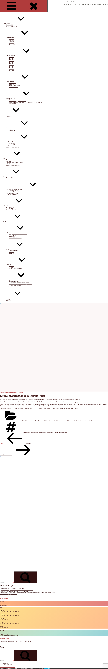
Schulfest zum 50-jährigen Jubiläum (8, 594)
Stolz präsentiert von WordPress (7, 667)
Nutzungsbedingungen (14, 281)
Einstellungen (47, 668)
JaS (9, 99)
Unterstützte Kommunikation (12, 163)
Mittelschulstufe (9, 141)
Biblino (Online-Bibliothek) (15, 238)
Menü (46, 11)
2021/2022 (11, 63)
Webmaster (8, 300)
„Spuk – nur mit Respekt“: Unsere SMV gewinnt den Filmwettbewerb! (16, 590)
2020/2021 (11, 65)
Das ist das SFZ (9, 116)
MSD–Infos (11, 267)
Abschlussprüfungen (10, 145)
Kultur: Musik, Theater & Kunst (80, 420)
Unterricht (8, 161)
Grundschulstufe (10, 127)
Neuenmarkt (56, 432)
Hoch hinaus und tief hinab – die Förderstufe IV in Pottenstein (14, 591)
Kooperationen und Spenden (65, 420)
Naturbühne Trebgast (48, 432)
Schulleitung (12, 40)
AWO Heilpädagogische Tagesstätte (17, 101)
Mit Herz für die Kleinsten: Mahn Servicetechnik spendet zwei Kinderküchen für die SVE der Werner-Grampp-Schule (27, 592)
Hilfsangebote (12, 236)
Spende (61, 432)
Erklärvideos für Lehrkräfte (15, 285)
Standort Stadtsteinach (14, 191)
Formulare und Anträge (11, 194)
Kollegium (11, 41)
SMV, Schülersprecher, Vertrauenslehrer (18, 234)
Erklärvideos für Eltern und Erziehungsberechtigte (20, 284)
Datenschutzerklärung (8, 664)
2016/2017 (11, 70)
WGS (21, 392)
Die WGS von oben (13, 87)
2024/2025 (11, 59)
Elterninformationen (13, 250)
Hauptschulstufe (54, 420)
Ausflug (24, 432)
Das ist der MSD (10, 207)
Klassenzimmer (12, 83)
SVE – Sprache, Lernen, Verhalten (14, 189)
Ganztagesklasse (12, 143)
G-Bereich (47, 420)
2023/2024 (11, 61)
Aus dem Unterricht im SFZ (12, 147)
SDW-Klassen (12, 144)
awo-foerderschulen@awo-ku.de (11, 635)
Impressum (5, 663)
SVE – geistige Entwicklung (12, 193)
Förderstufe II (41, 420)
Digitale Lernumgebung (14, 85)
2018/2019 (11, 67)
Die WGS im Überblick (11, 26)
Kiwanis (41, 432)
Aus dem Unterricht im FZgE (13, 165)
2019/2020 (11, 66)
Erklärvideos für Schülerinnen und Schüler (19, 282)
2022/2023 (11, 62)
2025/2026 (11, 58)
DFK (10, 129)
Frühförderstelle (12, 103)
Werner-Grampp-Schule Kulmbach (71, 1)
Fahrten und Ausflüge (33, 420)
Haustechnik (12, 44)
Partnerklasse (12, 130)
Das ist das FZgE (10, 159)
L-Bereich (90, 420)
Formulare (11, 252)
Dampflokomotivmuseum (32, 432)
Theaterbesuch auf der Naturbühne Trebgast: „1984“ (12, 588)
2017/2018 (11, 69)
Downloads (11, 266)
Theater (66, 432)
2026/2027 (11, 57)
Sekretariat (11, 39)
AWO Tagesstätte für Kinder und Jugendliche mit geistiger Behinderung (25, 102)
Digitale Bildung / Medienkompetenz (14, 162)
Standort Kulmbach (13, 190)
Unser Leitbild (9, 25)
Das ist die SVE (9, 177)
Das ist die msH (9, 208)
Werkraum (11, 84)
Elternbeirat (11, 43)
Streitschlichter (12, 235)
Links (7, 286)
